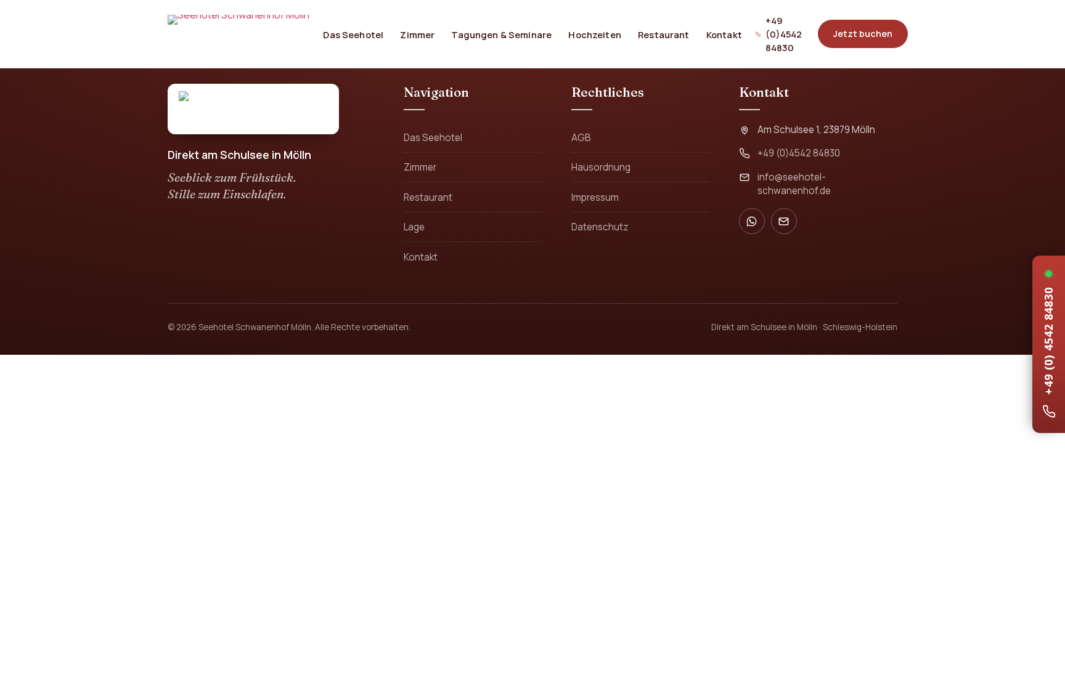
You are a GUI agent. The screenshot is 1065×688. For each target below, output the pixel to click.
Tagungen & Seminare (501, 34)
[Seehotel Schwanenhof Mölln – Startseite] (238, 34)
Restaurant (663, 34)
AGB (581, 137)
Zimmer (417, 34)
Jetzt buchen (862, 33)
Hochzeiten (594, 34)
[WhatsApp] (752, 221)
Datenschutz (600, 227)
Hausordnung (600, 167)
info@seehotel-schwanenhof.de (794, 184)
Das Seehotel (353, 34)
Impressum (595, 197)
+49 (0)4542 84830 (783, 34)
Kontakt (724, 34)
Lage (414, 227)
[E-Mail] (784, 221)
